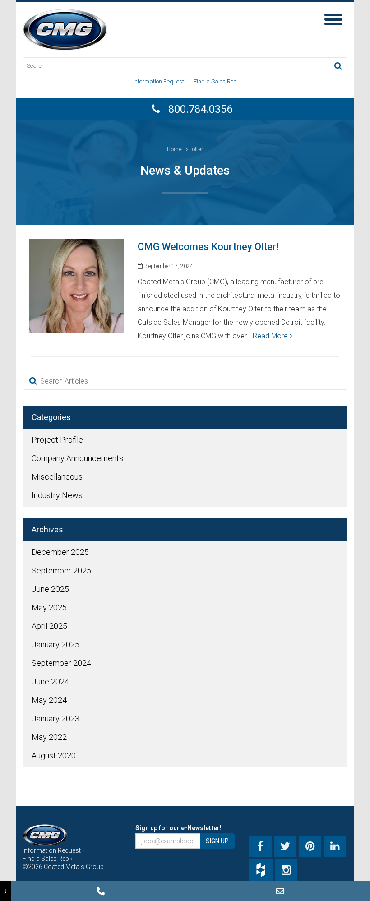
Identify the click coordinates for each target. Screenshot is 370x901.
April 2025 (49, 626)
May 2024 (49, 700)
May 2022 (49, 737)
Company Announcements (77, 458)
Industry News (57, 495)
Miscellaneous (57, 476)
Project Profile (57, 439)
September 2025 (61, 570)
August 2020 (54, 755)
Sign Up (217, 841)
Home (174, 149)
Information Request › (53, 850)
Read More (271, 336)
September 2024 (61, 663)
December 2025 (60, 552)
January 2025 (55, 644)
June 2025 (50, 589)
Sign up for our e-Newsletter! (178, 828)
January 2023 (55, 718)
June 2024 (50, 681)
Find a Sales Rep (215, 81)
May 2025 (49, 607)
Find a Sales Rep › (47, 858)
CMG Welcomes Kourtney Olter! (208, 246)
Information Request (158, 81)
